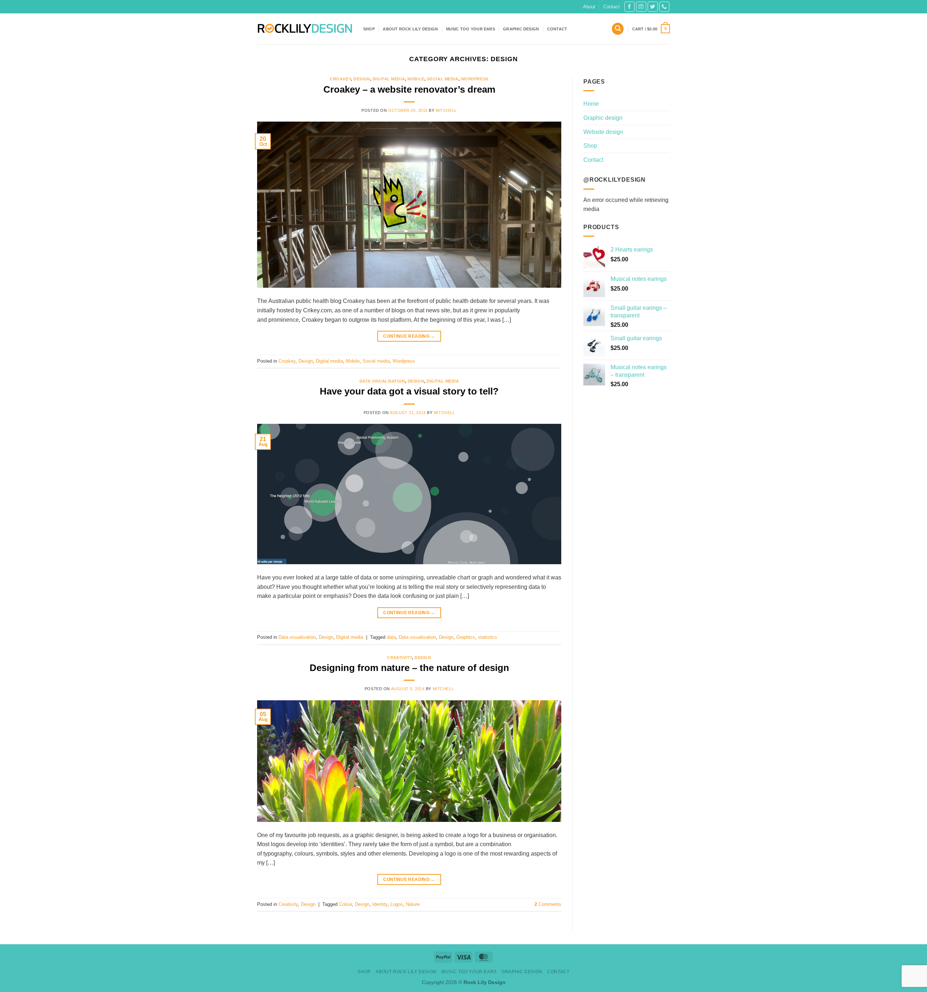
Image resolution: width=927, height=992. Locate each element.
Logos (396, 904)
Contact (611, 6)
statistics (487, 637)
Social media (442, 79)
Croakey (340, 79)
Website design (603, 132)
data (391, 637)
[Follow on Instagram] (641, 6)
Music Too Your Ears (470, 29)
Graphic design (521, 29)
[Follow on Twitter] (652, 6)
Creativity (399, 657)
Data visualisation (382, 381)
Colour (345, 904)
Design (361, 79)
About (589, 6)
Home (591, 104)
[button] (618, 29)
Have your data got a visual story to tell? (409, 391)
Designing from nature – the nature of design (409, 668)
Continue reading (409, 336)
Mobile (415, 79)
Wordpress (474, 79)
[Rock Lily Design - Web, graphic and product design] (304, 29)
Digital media (389, 79)
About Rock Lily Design (410, 29)
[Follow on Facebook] (629, 6)
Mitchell (446, 110)
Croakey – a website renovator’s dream (409, 89)
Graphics (465, 637)
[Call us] (664, 6)
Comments (547, 904)
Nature (413, 904)
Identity (379, 904)
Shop (369, 29)
